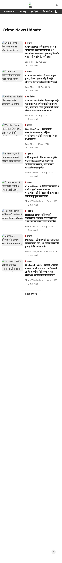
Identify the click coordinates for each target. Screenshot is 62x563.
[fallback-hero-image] (13, 54)
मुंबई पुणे (34, 11)
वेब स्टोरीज (47, 11)
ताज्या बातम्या (9, 11)
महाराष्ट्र (23, 11)
